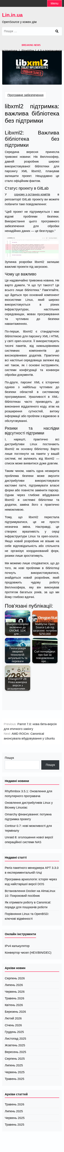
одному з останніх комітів (32, 194)
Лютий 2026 (13, 1018)
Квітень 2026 (14, 1005)
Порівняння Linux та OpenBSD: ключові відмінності (27, 916)
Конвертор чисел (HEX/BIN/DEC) (28, 952)
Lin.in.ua (12, 15)
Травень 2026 (14, 998)
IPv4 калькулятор (17, 946)
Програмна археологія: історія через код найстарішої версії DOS (31, 882)
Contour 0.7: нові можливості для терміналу (28, 828)
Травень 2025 (14, 1079)
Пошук (9, 758)
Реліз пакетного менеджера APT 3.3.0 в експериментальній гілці (32, 870)
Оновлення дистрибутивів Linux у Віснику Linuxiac (29, 805)
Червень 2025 (15, 1072)
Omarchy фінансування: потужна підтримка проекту (28, 817)
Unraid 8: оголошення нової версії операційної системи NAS (29, 840)
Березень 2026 (15, 1011)
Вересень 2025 (15, 1052)
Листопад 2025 (15, 1038)
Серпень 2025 (15, 1058)
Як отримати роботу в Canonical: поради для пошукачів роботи (28, 905)
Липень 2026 (14, 985)
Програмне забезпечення (26, 95)
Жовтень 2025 (15, 1045)
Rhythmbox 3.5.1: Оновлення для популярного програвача (28, 794)
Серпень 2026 (15, 978)
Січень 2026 (13, 1025)
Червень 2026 (15, 991)
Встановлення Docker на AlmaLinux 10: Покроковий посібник (30, 893)
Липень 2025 (14, 1065)
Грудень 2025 (14, 1032)
